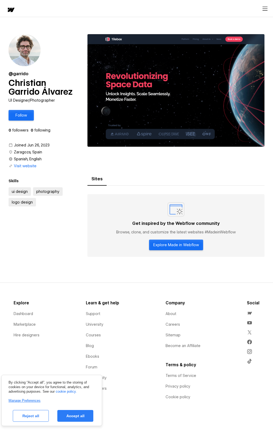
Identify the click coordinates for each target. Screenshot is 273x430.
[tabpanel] (175, 226)
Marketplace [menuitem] (25, 324)
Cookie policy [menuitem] (178, 397)
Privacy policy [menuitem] (178, 386)
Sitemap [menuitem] (173, 335)
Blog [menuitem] (90, 346)
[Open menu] (265, 8)
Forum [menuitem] (91, 367)
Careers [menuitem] (173, 324)
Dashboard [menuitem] (23, 314)
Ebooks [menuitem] (92, 356)
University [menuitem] (94, 324)
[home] (10, 10)
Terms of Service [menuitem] (181, 375)
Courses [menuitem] (93, 335)
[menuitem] (249, 313)
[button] (21, 115)
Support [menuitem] (93, 314)
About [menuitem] (171, 314)
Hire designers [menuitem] (26, 335)
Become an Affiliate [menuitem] (183, 346)
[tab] (97, 179)
